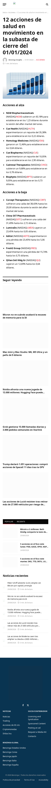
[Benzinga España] (24, 4)
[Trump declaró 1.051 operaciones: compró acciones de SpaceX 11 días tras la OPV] (25, 448)
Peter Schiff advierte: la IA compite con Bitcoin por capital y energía (24, 584)
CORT (42, 199)
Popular (9, 521)
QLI (38, 260)
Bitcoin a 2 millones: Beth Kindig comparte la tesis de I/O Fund (33, 532)
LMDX (30, 227)
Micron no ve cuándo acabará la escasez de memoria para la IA (24, 316)
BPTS (29, 176)
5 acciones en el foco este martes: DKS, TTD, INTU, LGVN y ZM (34, 561)
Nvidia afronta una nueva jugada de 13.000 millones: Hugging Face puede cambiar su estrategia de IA (23, 392)
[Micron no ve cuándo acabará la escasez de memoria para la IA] (25, 298)
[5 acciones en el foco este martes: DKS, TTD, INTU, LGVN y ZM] (10, 562)
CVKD (44, 164)
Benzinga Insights (15, 60)
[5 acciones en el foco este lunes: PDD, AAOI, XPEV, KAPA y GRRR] (10, 547)
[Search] (46, 4)
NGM (18, 116)
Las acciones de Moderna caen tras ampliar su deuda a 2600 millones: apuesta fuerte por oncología (22, 639)
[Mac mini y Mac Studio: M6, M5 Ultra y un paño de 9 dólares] (25, 335)
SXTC (18, 219)
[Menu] (4, 4)
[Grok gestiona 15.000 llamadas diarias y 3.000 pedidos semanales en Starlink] (25, 410)
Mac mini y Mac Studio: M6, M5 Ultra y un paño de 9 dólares (25, 354)
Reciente (21, 521)
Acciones (11, 12)
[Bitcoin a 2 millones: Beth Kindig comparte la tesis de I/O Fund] (10, 533)
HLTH (31, 128)
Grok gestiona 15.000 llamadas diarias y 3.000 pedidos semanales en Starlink (24, 428)
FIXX (41, 140)
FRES (33, 248)
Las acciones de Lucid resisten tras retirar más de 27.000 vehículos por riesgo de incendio (25, 504)
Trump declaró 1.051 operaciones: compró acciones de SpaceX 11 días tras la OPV (25, 466)
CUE (35, 152)
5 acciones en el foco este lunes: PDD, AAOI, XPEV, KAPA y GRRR (34, 547)
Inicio (5, 12)
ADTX (26, 236)
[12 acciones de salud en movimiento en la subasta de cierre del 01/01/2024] (25, 84)
